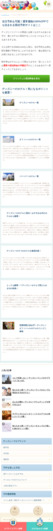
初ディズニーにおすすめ (13, 474)
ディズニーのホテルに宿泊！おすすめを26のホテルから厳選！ (27, 214)
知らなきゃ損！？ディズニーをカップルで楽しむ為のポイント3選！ (31, 427)
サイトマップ (8, 520)
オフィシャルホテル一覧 (30, 139)
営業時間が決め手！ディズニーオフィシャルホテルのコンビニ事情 (32, 328)
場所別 (6, 459)
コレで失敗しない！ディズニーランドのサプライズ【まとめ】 (31, 379)
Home (15, 512)
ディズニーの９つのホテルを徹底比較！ (24, 251)
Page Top (38, 512)
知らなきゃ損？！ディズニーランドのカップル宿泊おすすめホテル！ (31, 391)
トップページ (5, 15)
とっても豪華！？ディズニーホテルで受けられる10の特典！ (27, 286)
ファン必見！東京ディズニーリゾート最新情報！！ (24, 500)
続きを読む (47, 129)
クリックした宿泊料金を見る (26, 78)
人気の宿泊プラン (10, 486)
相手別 (6, 447)
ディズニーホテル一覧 (29, 102)
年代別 (6, 453)
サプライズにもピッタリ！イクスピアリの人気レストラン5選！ (31, 415)
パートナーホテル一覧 (29, 176)
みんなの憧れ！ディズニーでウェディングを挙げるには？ (31, 403)
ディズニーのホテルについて (15, 480)
